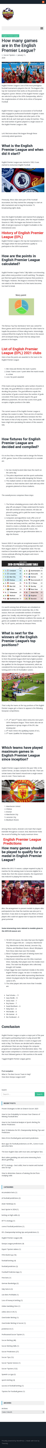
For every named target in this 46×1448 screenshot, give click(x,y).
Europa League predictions (12, 1243)
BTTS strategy (7, 1221)
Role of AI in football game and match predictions (20, 1138)
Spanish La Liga (7, 1374)
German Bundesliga (9, 1283)
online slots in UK (8, 1312)
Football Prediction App (10, 1272)
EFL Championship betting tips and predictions (19, 1232)
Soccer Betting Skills (9, 1346)
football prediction (8, 1266)
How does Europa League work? (14, 1077)
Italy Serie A (6, 1289)
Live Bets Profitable (9, 1295)
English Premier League (10, 36)
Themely (5, 1443)
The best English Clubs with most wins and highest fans (22, 1152)
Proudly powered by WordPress (13, 1441)
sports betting (7, 1380)
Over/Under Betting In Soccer (12, 1323)
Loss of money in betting (11, 1300)
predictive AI (6, 1329)
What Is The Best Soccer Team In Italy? (16, 1074)
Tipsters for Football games (12, 1391)
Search (4, 1090)
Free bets (5, 1278)
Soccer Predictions (8, 1352)
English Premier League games (19, 1059)
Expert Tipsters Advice (10, 1249)
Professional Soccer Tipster (12, 1334)
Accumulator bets (8, 1192)
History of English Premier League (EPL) (23, 235)
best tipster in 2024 (9, 1209)
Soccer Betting (7, 1340)
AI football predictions (10, 1198)
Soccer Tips (6, 1357)
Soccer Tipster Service (10, 1363)
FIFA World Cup (7, 1255)
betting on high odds (9, 1215)
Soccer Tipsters (9, 55)
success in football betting (11, 1386)
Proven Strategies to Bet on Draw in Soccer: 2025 (20, 1109)
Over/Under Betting (9, 1317)
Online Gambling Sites (10, 1306)
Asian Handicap (7, 1204)
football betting (7, 1260)
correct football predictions (12, 1226)
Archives (5, 1408)
